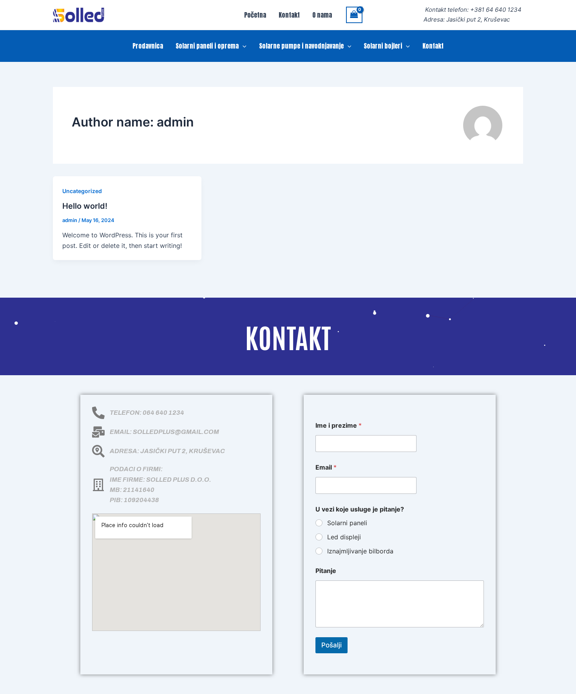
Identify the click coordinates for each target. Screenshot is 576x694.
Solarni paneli (347, 523)
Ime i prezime (338, 425)
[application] (242, 45)
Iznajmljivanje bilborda (360, 551)
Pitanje (325, 571)
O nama (322, 15)
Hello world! (84, 206)
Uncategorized (82, 191)
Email (326, 467)
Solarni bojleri (383, 46)
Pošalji (331, 645)
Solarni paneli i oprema (207, 46)
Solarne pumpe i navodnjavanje (301, 46)
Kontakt (289, 15)
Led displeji (344, 537)
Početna (255, 15)
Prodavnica (147, 46)
